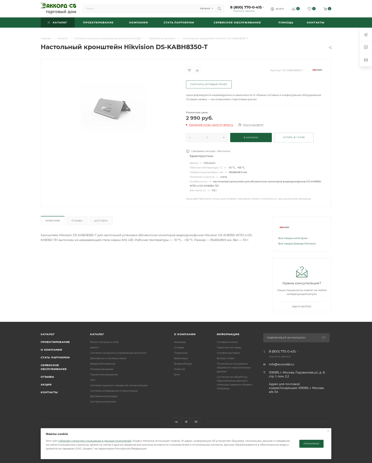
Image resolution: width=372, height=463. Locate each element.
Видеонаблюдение (102, 363)
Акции (46, 384)
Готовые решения (101, 369)
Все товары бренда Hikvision (297, 243)
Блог (177, 374)
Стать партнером (55, 357)
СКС (92, 379)
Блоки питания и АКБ (104, 341)
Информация (228, 334)
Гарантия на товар (229, 347)
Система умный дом (103, 401)
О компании (51, 349)
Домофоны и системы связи (108, 358)
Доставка (101, 220)
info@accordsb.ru (281, 364)
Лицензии (181, 352)
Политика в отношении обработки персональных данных (234, 367)
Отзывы (77, 220)
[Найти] (219, 8)
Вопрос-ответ (226, 358)
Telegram (186, 422)
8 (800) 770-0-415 (246, 7)
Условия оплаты (227, 341)
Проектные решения (104, 374)
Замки (94, 347)
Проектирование (55, 341)
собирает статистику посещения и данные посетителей (94, 440)
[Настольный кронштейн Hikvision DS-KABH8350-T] (113, 107)
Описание (53, 220)
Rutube (196, 422)
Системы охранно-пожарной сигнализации (119, 385)
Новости (179, 369)
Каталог (48, 334)
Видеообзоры (183, 363)
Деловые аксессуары (104, 396)
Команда (180, 341)
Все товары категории (292, 238)
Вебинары (181, 358)
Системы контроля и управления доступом (118, 352)
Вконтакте (176, 422)
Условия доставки (228, 352)
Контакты (49, 392)
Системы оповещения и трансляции (114, 390)
